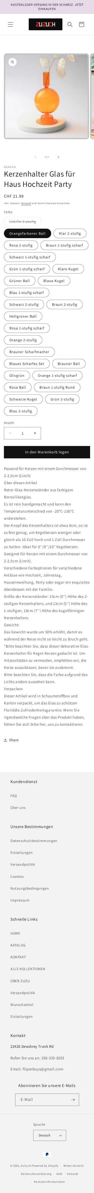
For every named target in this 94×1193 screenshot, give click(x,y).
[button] (10, 24)
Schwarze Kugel (23, 399)
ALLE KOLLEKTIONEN (27, 968)
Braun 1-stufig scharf (64, 245)
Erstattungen (21, 852)
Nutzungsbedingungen (29, 888)
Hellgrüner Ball (23, 316)
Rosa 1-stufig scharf (26, 328)
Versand (26, 203)
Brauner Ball (69, 363)
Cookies (17, 876)
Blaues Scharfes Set (26, 363)
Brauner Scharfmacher (29, 351)
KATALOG (18, 945)
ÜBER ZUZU (20, 981)
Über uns (18, 807)
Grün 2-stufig (62, 399)
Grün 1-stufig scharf (27, 269)
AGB (59, 1174)
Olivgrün (17, 375)
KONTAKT (18, 957)
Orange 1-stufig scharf (57, 375)
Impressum (20, 900)
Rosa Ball (17, 387)
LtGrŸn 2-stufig (25, 222)
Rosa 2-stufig (21, 245)
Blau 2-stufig (20, 411)
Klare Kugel (68, 269)
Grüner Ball (19, 280)
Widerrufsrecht (73, 1165)
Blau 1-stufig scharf (26, 292)
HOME (15, 933)
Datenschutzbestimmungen (33, 840)
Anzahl (9, 422)
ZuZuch (26, 1165)
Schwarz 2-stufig (24, 304)
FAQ (13, 795)
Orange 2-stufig (23, 340)
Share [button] (14, 740)
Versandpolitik (22, 864)
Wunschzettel (21, 1004)
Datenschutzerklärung (36, 1174)
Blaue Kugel (54, 280)
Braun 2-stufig (64, 304)
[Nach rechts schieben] (58, 157)
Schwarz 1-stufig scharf (29, 257)
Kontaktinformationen (49, 1182)
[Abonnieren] (73, 1100)
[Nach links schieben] (35, 157)
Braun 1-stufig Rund (57, 387)
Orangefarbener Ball (27, 233)
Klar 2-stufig (70, 233)
